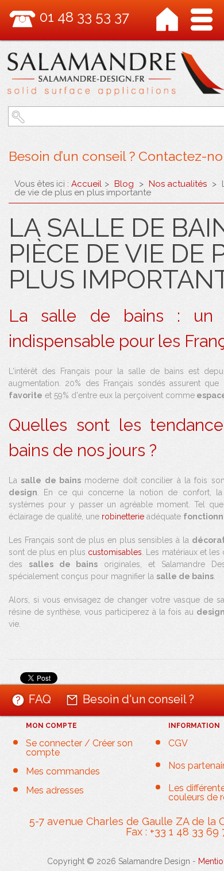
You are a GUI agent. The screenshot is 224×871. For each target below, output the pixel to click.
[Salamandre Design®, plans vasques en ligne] (167, 19)
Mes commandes (63, 771)
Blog (124, 184)
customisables (115, 552)
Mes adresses (55, 790)
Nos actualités (178, 184)
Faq (40, 698)
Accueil (86, 184)
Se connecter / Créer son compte (79, 748)
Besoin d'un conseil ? (138, 698)
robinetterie (123, 516)
